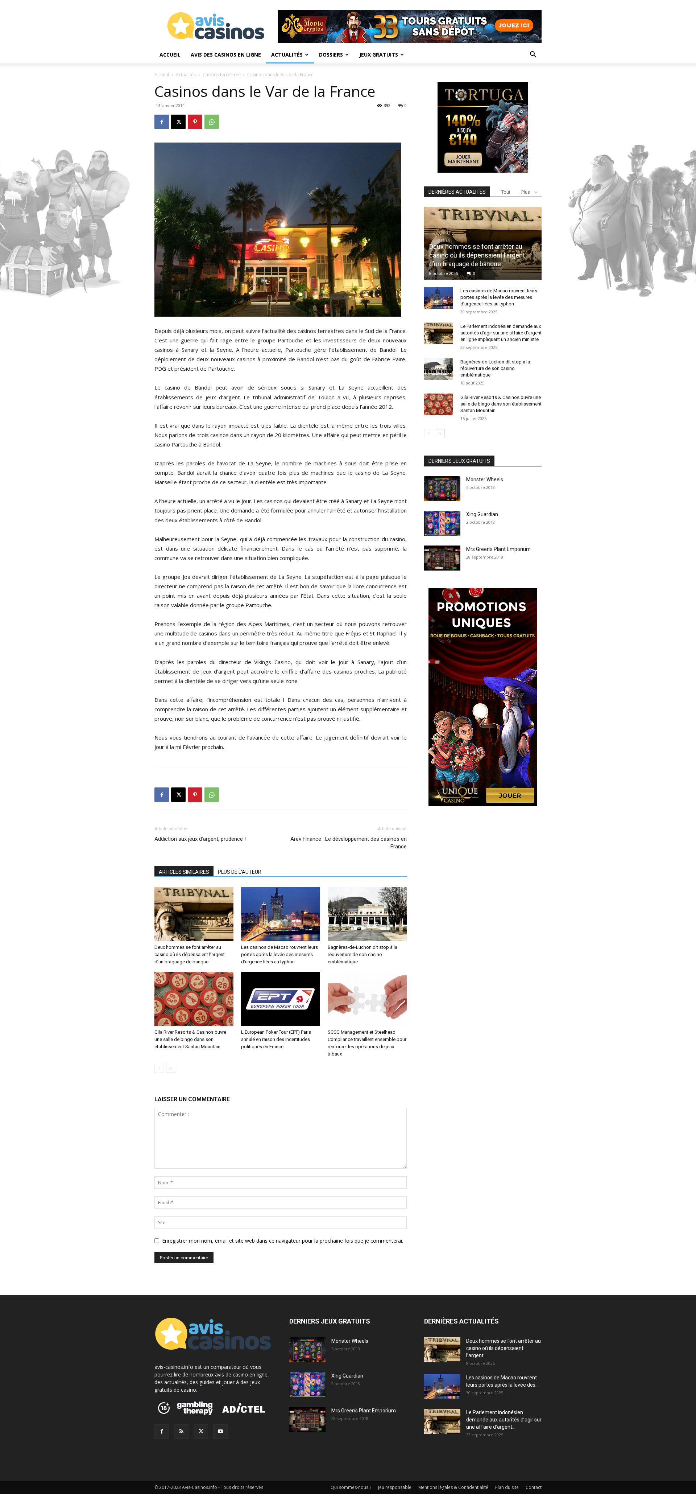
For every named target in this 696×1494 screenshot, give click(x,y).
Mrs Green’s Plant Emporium (498, 549)
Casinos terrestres (221, 74)
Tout (505, 192)
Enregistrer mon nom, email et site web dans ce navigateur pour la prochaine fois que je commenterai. (282, 1240)
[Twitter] (201, 1431)
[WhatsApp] (211, 122)
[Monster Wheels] (442, 488)
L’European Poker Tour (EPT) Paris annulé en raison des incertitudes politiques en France (276, 1039)
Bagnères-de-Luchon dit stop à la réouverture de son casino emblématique (362, 954)
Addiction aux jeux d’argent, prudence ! (200, 839)
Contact (534, 1487)
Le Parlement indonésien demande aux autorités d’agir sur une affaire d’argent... (504, 1419)
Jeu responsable (394, 1487)
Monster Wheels (484, 479)
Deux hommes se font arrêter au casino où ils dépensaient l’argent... (503, 1348)
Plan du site (507, 1487)
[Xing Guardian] (442, 523)
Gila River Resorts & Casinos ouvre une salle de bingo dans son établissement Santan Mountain (190, 1039)
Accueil (170, 54)
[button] (533, 55)
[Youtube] (220, 1431)
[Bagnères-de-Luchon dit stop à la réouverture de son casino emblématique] (367, 914)
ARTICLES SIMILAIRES (184, 872)
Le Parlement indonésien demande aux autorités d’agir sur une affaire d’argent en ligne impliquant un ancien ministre (501, 333)
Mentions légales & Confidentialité (453, 1487)
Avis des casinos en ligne (226, 54)
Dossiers (331, 54)
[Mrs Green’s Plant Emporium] (442, 558)
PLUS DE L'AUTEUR (239, 872)
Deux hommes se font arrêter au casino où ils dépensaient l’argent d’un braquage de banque (189, 954)
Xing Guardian (482, 514)
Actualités (287, 54)
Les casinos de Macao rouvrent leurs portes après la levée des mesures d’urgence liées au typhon (279, 954)
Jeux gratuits (378, 54)
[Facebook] (161, 122)
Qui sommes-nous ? (351, 1487)
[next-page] (170, 1068)
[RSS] (181, 1431)
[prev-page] (158, 1068)
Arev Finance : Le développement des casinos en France (348, 843)
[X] (178, 122)
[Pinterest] (195, 122)
